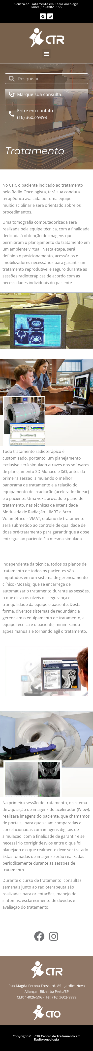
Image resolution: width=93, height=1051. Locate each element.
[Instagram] (50, 16)
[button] (46, 53)
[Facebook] (43, 16)
